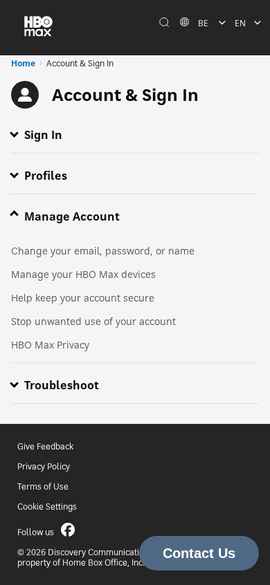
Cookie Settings (47, 506)
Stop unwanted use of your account (93, 321)
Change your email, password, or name (103, 250)
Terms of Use (43, 486)
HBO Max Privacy (50, 344)
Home (23, 63)
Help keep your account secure (82, 297)
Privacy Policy (43, 466)
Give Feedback (45, 446)
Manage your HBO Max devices (83, 274)
